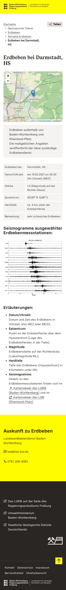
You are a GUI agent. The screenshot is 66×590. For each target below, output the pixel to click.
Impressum (43, 567)
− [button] (8, 81)
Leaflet (32, 120)
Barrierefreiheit (14, 573)
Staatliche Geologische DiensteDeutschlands (29, 527)
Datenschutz (25, 567)
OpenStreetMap (44, 120)
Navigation (60, 6)
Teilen (57, 24)
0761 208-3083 (17, 461)
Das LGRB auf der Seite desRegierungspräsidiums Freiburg (29, 503)
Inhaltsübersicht (36, 573)
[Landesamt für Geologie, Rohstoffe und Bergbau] (27, 6)
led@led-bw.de (17, 451)
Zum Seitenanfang (59, 561)
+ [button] (8, 76)
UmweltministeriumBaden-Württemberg (22, 515)
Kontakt (10, 567)
